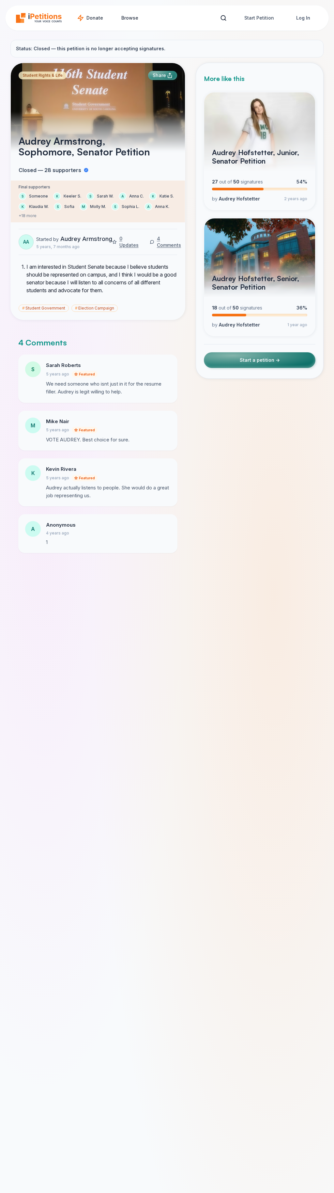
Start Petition (259, 18)
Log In (303, 18)
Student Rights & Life (43, 75)
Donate (94, 18)
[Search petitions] (223, 18)
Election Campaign (94, 308)
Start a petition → (260, 360)
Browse (129, 18)
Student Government (43, 308)
